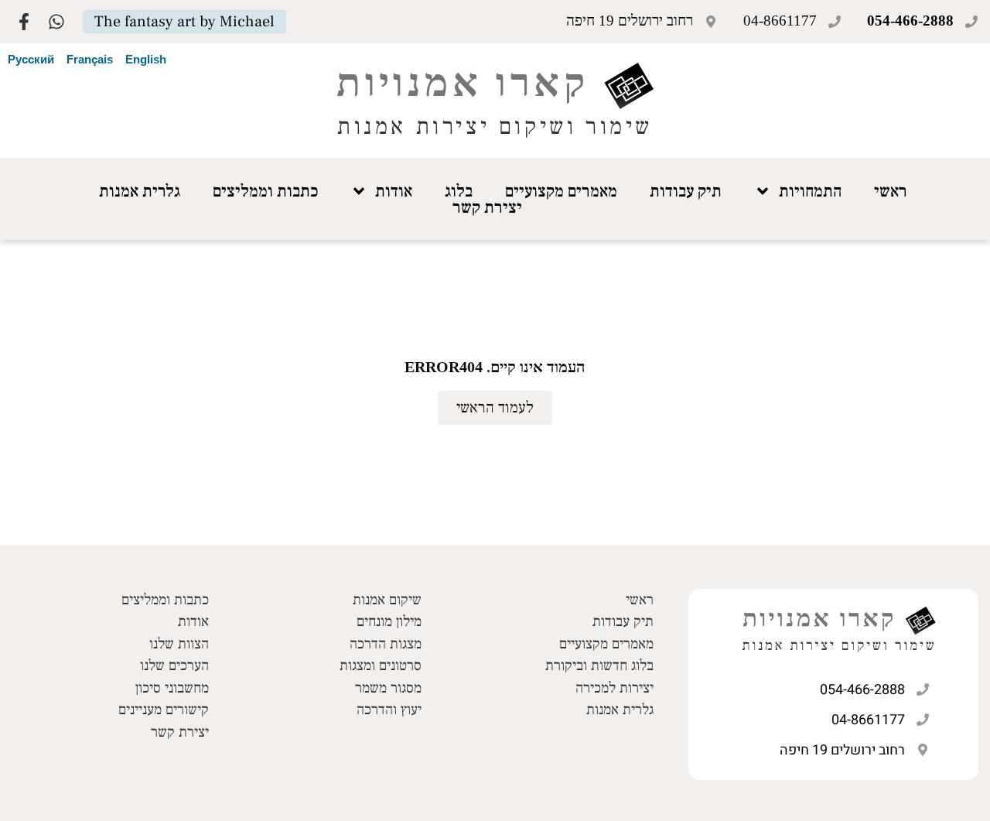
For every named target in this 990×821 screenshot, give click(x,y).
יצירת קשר (487, 207)
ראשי (890, 191)
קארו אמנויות (462, 82)
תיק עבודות (686, 191)
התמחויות (810, 191)
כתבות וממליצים (265, 191)
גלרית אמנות (139, 191)
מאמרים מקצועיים (561, 191)
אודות (393, 191)
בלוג (459, 191)
